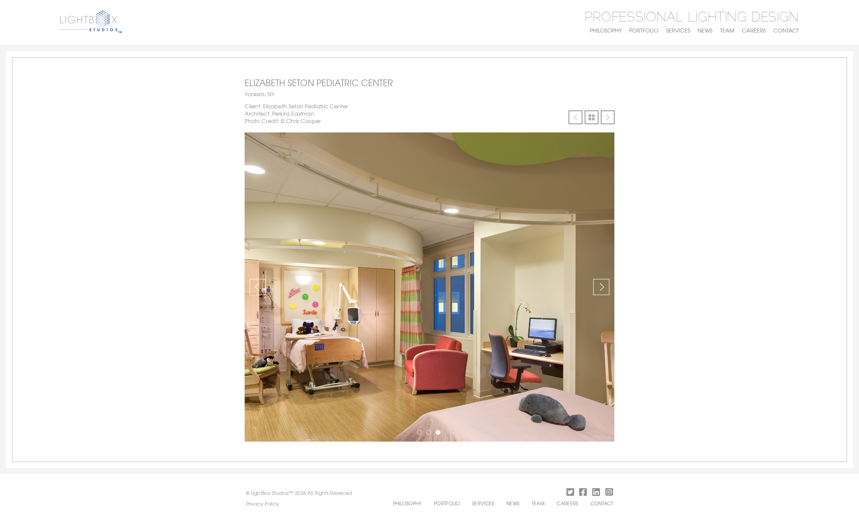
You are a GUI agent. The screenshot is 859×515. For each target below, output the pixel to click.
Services (678, 30)
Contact (786, 30)
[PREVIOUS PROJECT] (575, 117)
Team (727, 30)
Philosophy (606, 30)
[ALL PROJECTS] (591, 117)
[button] (569, 493)
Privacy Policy (262, 503)
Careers (754, 30)
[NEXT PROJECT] (607, 117)
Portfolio (643, 30)
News (705, 30)
